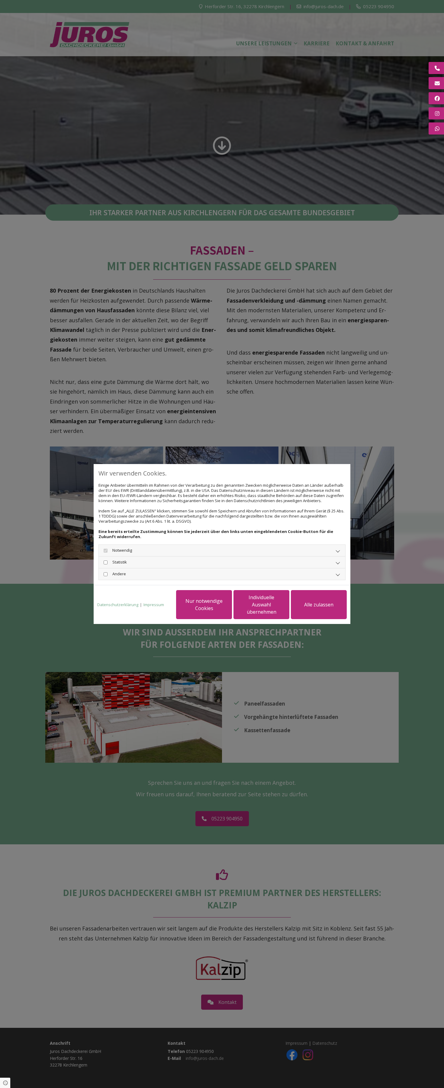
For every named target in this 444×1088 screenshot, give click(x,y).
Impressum (153, 604)
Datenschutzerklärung (117, 604)
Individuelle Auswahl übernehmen (261, 604)
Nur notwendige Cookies (204, 605)
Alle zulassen (318, 604)
